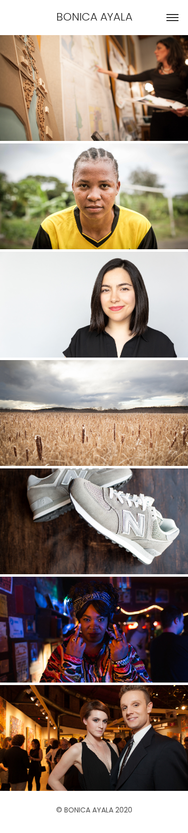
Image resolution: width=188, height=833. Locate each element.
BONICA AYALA (94, 18)
